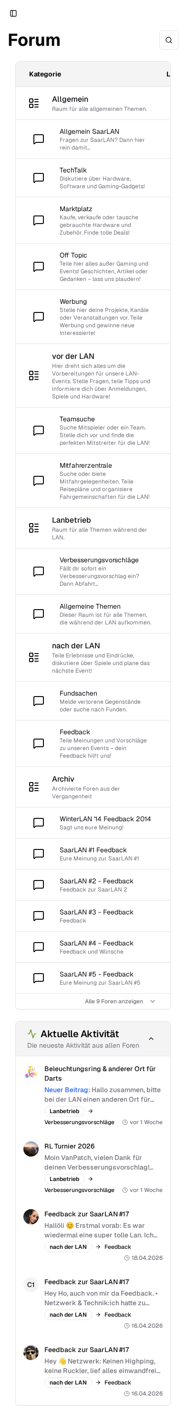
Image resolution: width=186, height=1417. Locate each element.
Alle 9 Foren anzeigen (114, 1001)
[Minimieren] (151, 1038)
